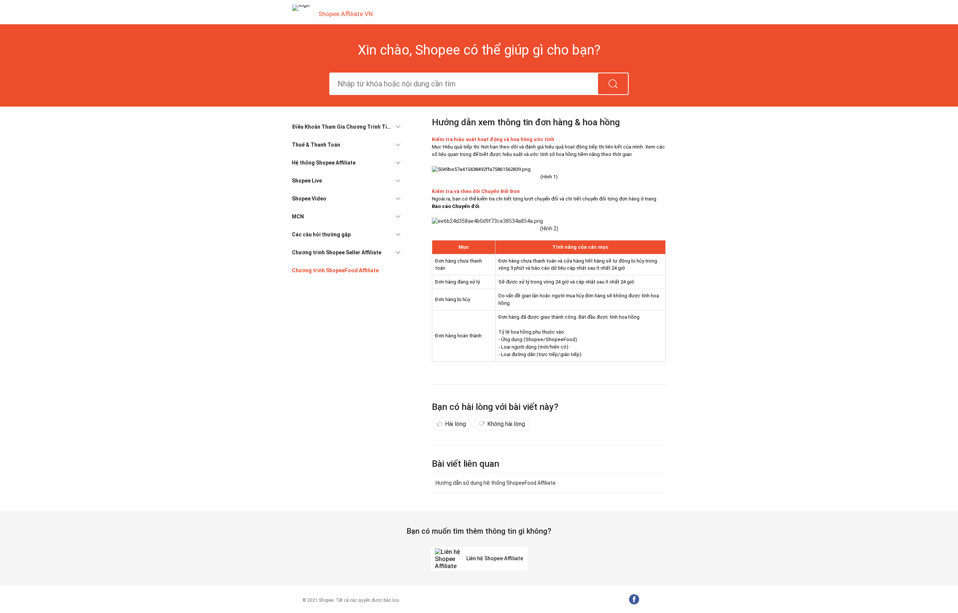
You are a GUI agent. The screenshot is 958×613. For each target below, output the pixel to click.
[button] (346, 127)
